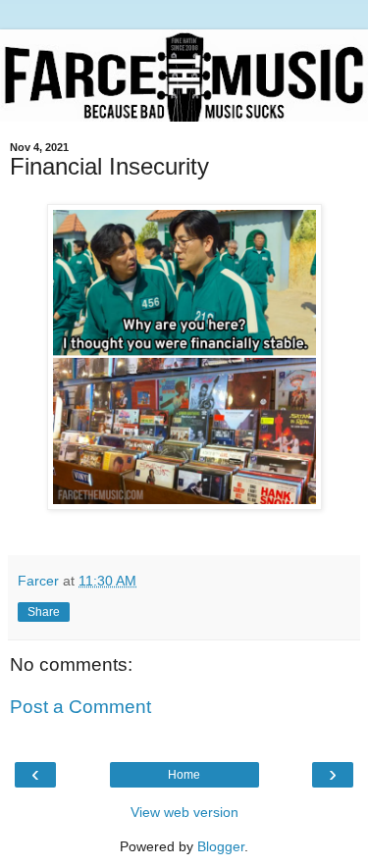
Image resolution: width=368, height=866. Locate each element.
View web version (184, 812)
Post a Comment (80, 706)
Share (43, 612)
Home (184, 775)
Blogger (220, 846)
